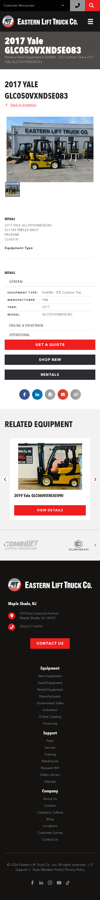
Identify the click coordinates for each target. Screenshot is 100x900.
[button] (50, 345)
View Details (50, 510)
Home (9, 57)
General (16, 281)
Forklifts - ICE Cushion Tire (64, 57)
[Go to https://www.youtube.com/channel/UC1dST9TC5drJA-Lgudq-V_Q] (59, 883)
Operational (19, 335)
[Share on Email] (63, 394)
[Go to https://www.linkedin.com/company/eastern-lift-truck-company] (41, 883)
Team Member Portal (47, 870)
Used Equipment (29, 57)
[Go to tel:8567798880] (50, 627)
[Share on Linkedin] (37, 394)
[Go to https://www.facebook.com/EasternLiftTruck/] (32, 883)
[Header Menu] (90, 21)
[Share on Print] (50, 394)
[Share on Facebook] (24, 394)
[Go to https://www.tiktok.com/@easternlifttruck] (68, 883)
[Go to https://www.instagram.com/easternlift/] (50, 883)
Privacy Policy (75, 870)
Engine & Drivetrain (26, 325)
